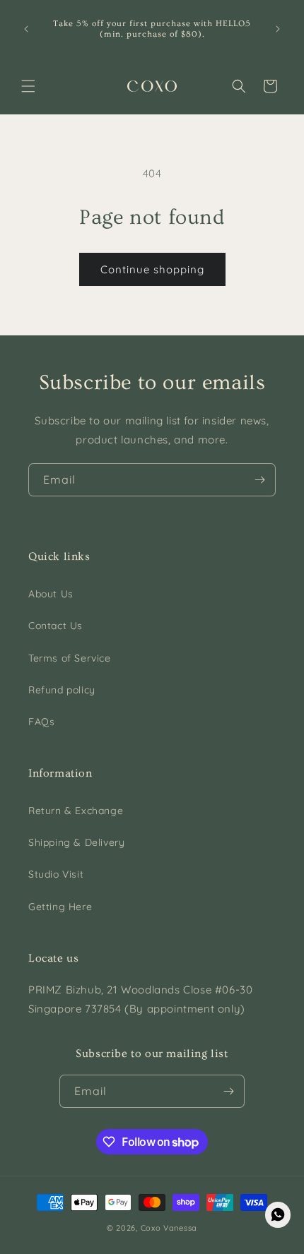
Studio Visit (55, 874)
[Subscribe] (259, 479)
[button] (28, 86)
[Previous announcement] (26, 28)
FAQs (41, 721)
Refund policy (61, 689)
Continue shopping (152, 269)
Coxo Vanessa (169, 1228)
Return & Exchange (75, 810)
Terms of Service (69, 658)
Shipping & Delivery (76, 842)
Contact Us (55, 625)
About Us (51, 593)
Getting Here (60, 906)
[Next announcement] (277, 28)
